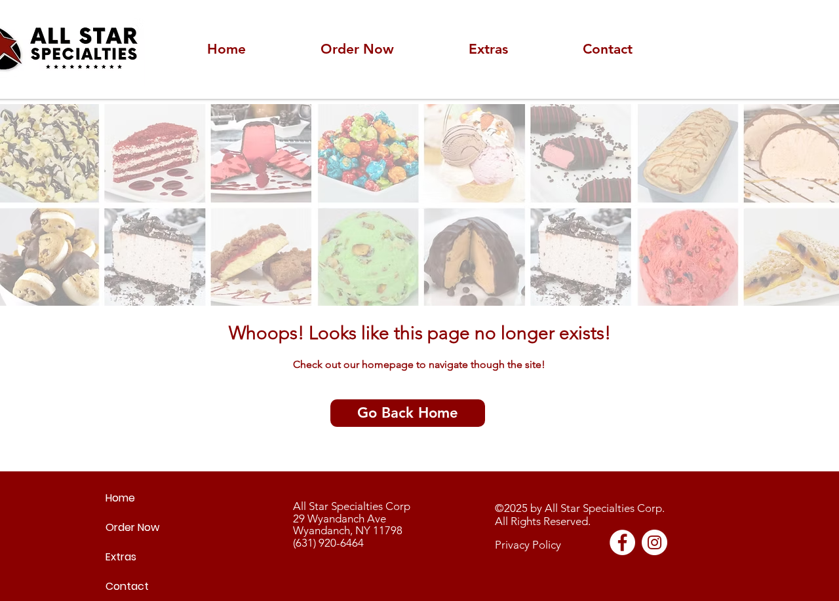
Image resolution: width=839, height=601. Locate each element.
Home (120, 497)
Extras (121, 556)
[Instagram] (654, 542)
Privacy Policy (528, 544)
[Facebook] (622, 542)
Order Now (132, 527)
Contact (127, 586)
